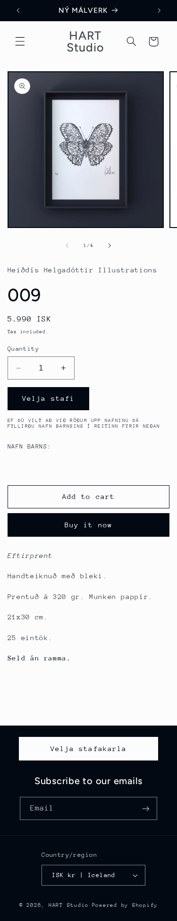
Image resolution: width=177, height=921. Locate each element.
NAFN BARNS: (29, 446)
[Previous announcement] (18, 10)
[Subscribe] (146, 808)
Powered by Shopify (125, 905)
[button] (20, 41)
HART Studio (69, 905)
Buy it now (88, 525)
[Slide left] (67, 245)
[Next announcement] (159, 10)
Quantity (23, 348)
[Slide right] (110, 245)
